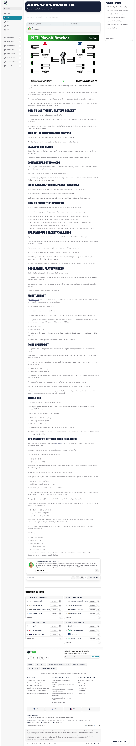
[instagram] (42, 658)
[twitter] (33, 658)
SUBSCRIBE (95, 657)
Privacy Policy (33, 668)
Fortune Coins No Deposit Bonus (36, 690)
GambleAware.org (39, 725)
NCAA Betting (82, 688)
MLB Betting (81, 683)
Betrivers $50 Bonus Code (34, 685)
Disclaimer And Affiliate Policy (58, 664)
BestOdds (29, 17)
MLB (74, 709)
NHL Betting (81, 693)
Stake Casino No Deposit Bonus (36, 683)
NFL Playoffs (59, 443)
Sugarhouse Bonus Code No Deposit (37, 693)
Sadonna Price (36, 28)
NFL (46, 17)
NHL (92, 709)
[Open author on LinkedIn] (97, 570)
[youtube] (46, 658)
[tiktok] (29, 658)
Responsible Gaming (48, 668)
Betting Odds (38, 17)
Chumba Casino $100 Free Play (36, 680)
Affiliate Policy (43, 744)
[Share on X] (73, 577)
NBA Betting (81, 685)
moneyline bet (34, 300)
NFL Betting (81, 690)
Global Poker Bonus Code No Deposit (38, 688)
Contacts (34, 744)
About (30, 664)
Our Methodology (79, 664)
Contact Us (40, 664)
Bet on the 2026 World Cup (85, 680)
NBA (55, 709)
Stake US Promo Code (58, 702)
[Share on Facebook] (82, 577)
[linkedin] (38, 658)
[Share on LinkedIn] (77, 577)
